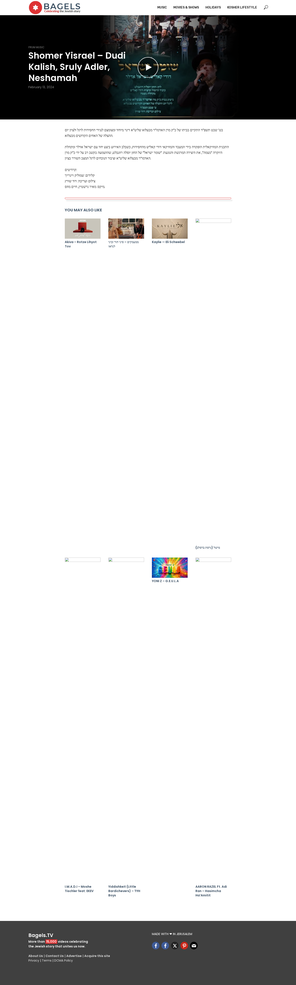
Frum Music (36, 47)
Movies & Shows (186, 7)
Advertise (74, 956)
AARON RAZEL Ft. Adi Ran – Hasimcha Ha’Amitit (211, 890)
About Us (35, 956)
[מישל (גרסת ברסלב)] (213, 381)
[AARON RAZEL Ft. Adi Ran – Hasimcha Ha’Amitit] (213, 720)
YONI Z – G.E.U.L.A (165, 581)
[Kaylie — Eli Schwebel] (170, 229)
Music (162, 7)
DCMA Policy (63, 960)
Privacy (33, 960)
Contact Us (55, 956)
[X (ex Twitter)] (175, 945)
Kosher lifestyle (242, 7)
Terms (47, 960)
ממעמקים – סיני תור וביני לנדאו (123, 244)
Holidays (213, 7)
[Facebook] (155, 945)
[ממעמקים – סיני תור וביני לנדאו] (126, 229)
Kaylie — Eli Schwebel (168, 242)
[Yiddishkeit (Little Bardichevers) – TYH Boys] (126, 720)
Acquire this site (97, 956)
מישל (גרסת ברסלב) (207, 547)
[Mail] (194, 945)
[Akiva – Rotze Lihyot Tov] (83, 229)
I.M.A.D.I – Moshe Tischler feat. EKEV (79, 888)
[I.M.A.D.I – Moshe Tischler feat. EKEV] (83, 720)
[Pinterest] (184, 945)
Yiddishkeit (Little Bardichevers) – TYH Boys (124, 890)
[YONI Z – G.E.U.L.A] (170, 568)
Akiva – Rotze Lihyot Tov (81, 244)
